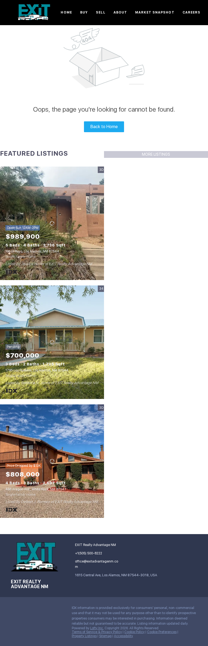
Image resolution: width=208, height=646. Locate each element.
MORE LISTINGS (156, 154)
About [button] (120, 12)
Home (66, 12)
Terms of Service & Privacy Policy (97, 632)
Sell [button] (100, 12)
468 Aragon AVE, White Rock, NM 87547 (35, 489)
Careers (192, 12)
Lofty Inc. (97, 628)
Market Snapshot (154, 12)
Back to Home (104, 126)
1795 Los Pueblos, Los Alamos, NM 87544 (36, 370)
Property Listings (84, 636)
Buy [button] (84, 12)
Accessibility (123, 636)
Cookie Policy (134, 632)
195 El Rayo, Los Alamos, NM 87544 (32, 251)
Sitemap (105, 636)
